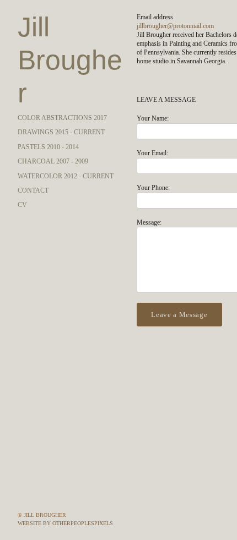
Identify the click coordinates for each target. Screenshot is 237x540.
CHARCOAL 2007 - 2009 (53, 128)
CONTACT (33, 157)
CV (22, 172)
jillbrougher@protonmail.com (175, 26)
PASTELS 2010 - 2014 (48, 114)
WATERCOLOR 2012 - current (66, 143)
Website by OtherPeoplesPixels (65, 523)
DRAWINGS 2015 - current (61, 99)
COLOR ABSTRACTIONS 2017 (62, 85)
